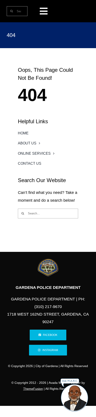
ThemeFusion (33, 388)
